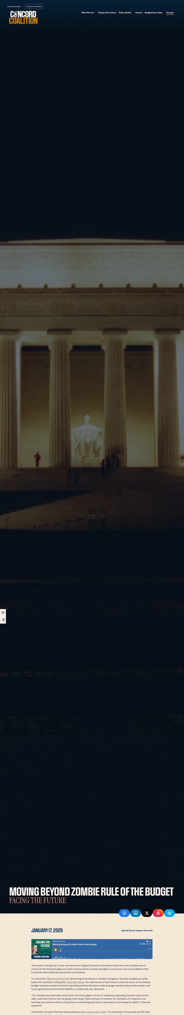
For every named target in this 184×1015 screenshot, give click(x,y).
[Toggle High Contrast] (3, 612)
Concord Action (14, 6)
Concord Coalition (34, 6)
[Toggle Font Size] (3, 620)
